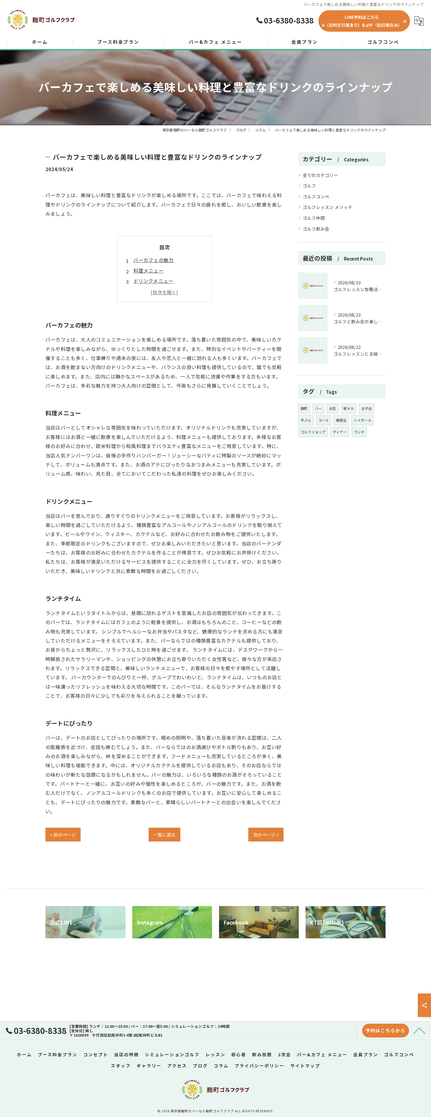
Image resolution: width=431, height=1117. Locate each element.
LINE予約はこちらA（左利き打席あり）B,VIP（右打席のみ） (362, 21)
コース (323, 420)
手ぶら (306, 420)
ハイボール (362, 420)
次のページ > (266, 835)
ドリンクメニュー (153, 280)
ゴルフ (309, 185)
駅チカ (348, 408)
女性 (332, 408)
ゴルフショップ (313, 431)
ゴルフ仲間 (314, 218)
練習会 (341, 420)
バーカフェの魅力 (153, 259)
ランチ (359, 431)
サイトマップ (305, 1065)
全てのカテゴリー (320, 175)
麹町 (304, 408)
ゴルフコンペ (316, 196)
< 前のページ (63, 835)
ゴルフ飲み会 (316, 229)
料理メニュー (148, 270)
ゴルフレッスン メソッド (327, 207)
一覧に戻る (164, 835)
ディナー (340, 431)
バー (318, 408)
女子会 (366, 408)
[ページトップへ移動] (419, 1030)
